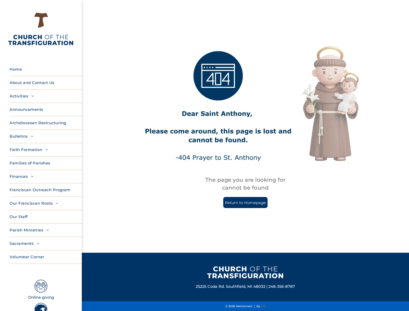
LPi (263, 306)
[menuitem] (47, 69)
